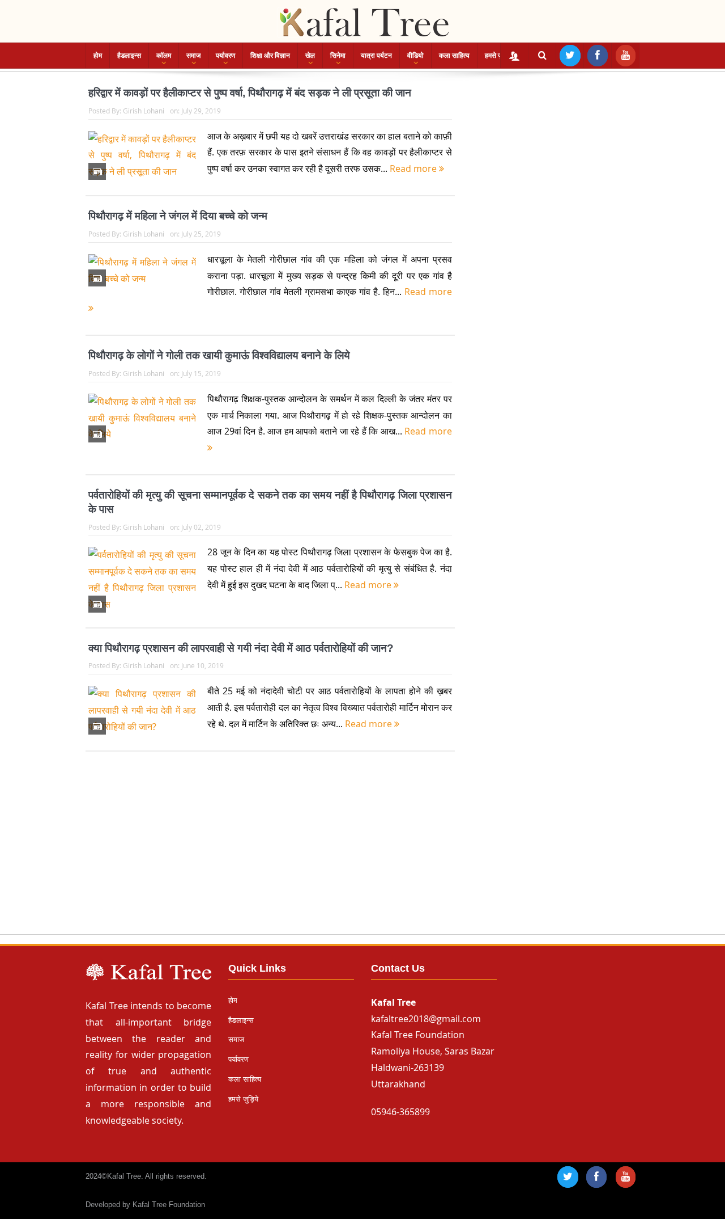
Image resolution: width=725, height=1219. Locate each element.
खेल (310, 56)
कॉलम (163, 56)
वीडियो (415, 56)
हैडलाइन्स (129, 56)
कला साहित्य (454, 56)
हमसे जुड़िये (498, 56)
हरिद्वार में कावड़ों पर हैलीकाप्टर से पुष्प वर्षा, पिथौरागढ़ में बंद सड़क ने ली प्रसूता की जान (249, 93)
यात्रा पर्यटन (376, 56)
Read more (414, 168)
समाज (193, 56)
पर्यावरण (225, 56)
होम (97, 56)
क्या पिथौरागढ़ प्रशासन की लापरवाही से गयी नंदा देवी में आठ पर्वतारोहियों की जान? (241, 648)
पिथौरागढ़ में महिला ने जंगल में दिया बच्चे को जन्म (177, 216)
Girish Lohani (143, 110)
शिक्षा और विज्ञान (270, 56)
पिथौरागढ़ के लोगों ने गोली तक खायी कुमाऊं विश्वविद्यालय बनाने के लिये (219, 355)
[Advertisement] (362, 853)
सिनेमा (338, 56)
